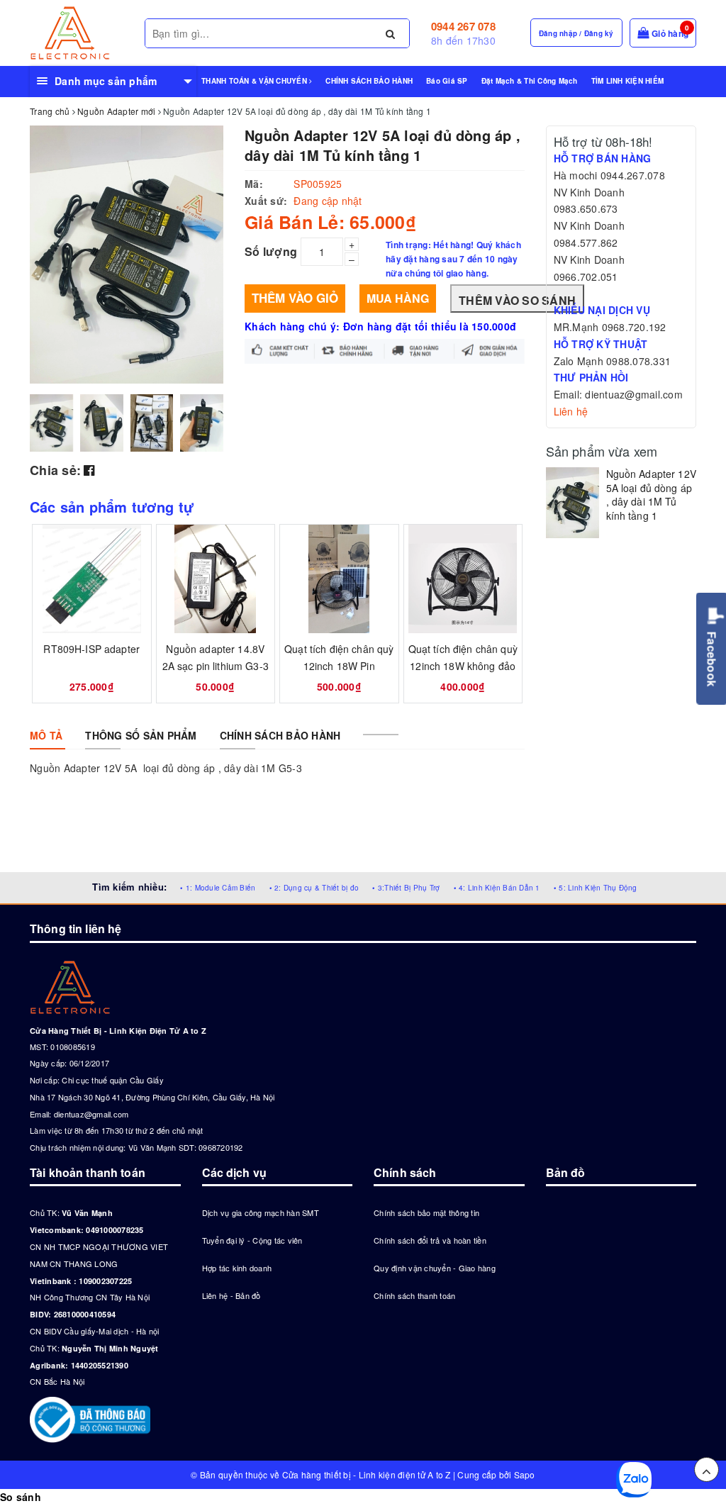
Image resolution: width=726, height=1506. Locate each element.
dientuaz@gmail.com (91, 1114)
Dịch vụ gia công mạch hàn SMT (260, 1212)
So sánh (20, 1497)
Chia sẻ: (55, 470)
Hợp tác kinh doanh (237, 1267)
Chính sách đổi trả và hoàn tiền (430, 1240)
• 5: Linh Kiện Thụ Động (595, 888)
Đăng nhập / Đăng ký (576, 33)
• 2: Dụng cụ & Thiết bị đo (314, 888)
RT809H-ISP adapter (91, 649)
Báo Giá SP (447, 81)
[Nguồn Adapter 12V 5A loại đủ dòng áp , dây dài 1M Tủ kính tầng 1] (572, 502)
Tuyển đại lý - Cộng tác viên (252, 1240)
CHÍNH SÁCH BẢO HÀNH (369, 81)
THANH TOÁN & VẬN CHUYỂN (255, 81)
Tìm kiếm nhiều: (129, 886)
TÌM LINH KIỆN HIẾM (627, 81)
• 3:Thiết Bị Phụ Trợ (406, 888)
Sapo (524, 1474)
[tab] (46, 735)
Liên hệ (571, 411)
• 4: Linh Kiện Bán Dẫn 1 (497, 888)
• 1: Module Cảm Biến (217, 888)
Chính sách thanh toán (414, 1295)
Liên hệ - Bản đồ (231, 1295)
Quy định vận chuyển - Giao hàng (435, 1267)
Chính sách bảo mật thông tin (426, 1212)
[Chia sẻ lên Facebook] (89, 469)
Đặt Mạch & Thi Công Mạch (529, 81)
